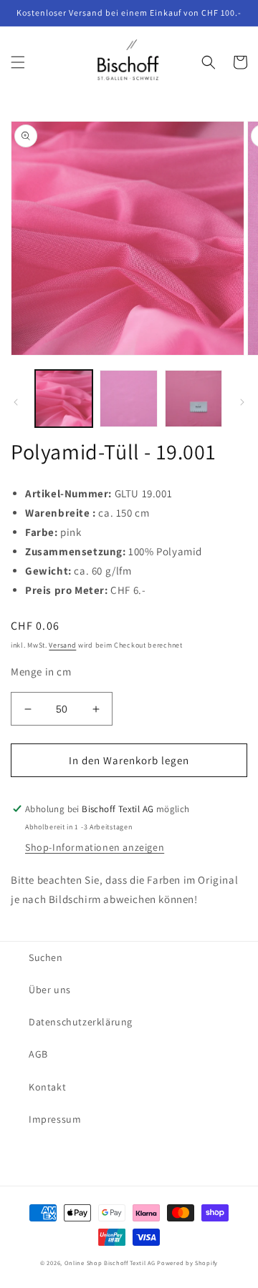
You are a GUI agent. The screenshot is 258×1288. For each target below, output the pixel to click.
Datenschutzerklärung (81, 1021)
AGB (38, 1054)
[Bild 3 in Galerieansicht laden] (193, 398)
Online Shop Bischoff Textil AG (110, 1263)
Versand (62, 645)
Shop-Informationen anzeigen (94, 847)
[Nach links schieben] (16, 402)
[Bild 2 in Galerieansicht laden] (128, 398)
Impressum (55, 1119)
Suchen (46, 957)
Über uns (50, 989)
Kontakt (47, 1086)
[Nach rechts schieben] (242, 402)
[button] (18, 62)
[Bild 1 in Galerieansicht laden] (63, 398)
